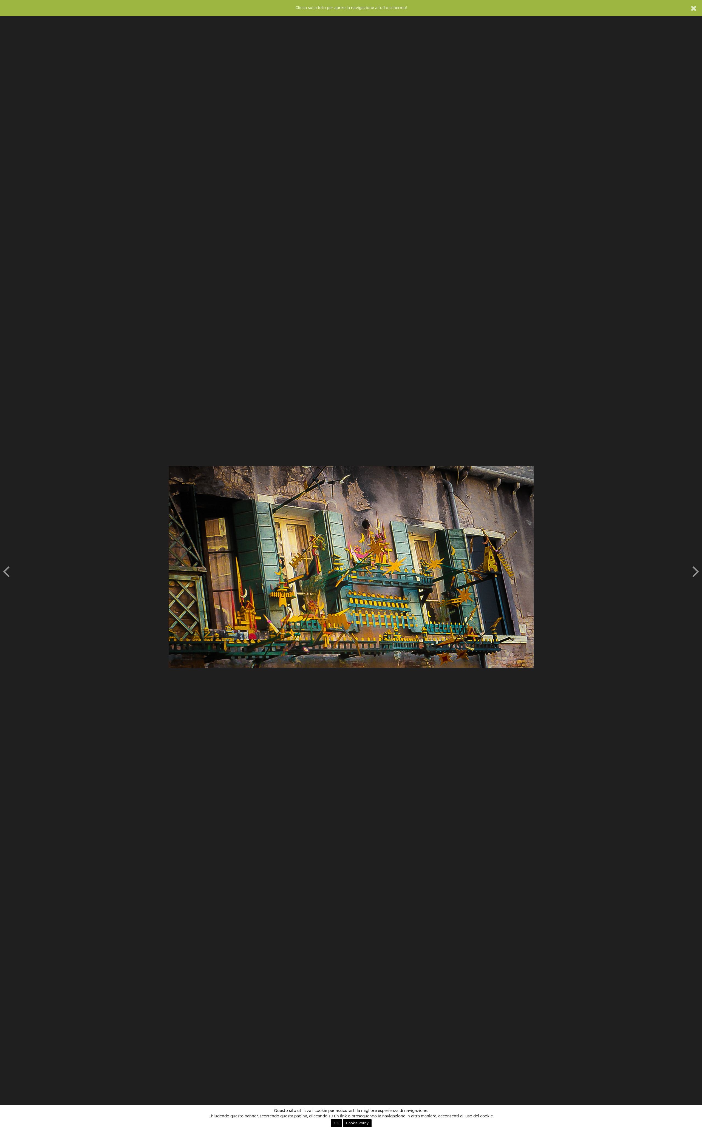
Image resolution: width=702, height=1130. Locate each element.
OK (336, 1123)
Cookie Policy (357, 1123)
